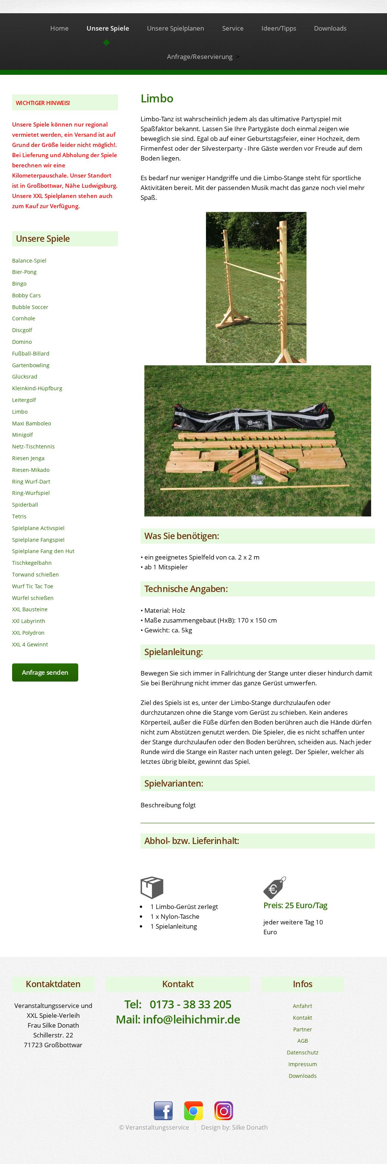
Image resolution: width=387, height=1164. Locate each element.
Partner (302, 1029)
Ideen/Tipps (279, 27)
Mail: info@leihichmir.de (178, 1019)
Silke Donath (250, 1127)
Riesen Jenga (28, 458)
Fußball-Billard (31, 353)
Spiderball (25, 504)
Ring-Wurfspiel (31, 492)
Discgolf (22, 330)
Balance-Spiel (29, 260)
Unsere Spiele (108, 27)
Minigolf (22, 434)
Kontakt (302, 1017)
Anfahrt (302, 1005)
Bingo (19, 283)
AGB (302, 1040)
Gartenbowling (31, 365)
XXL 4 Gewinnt (30, 644)
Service (233, 27)
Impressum (302, 1064)
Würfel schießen (33, 597)
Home (59, 27)
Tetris (19, 516)
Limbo (20, 411)
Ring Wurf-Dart (31, 481)
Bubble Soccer (30, 307)
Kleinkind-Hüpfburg (37, 388)
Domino (22, 341)
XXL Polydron (28, 632)
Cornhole (23, 318)
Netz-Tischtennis (33, 446)
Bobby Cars (26, 295)
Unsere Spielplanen (175, 27)
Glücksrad (24, 376)
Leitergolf (24, 399)
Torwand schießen (35, 574)
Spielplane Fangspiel (38, 539)
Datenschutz (303, 1052)
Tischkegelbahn (32, 562)
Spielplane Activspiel (38, 528)
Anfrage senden (45, 672)
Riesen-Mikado (31, 469)
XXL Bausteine (30, 609)
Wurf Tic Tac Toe (32, 586)
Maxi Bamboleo (31, 423)
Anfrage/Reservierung (199, 56)
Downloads (330, 27)
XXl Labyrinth (28, 621)
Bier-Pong (24, 271)
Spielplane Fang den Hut (43, 551)
